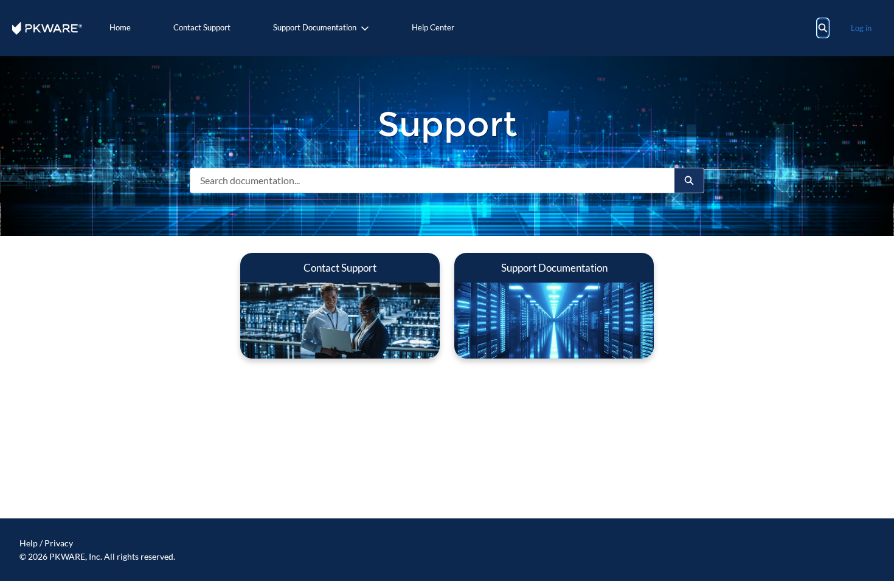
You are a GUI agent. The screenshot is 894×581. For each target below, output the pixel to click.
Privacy (58, 543)
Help (28, 543)
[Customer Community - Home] (47, 28)
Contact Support (201, 27)
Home (120, 27)
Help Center (433, 27)
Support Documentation (314, 27)
